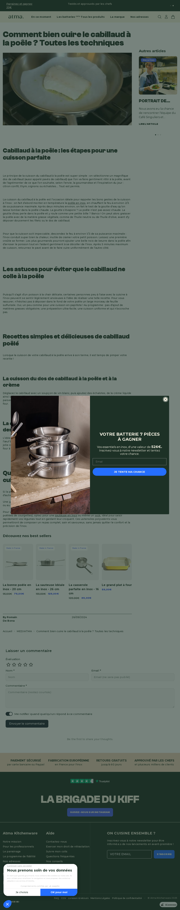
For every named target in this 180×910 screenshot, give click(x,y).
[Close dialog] (165, 399)
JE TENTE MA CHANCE (129, 471)
